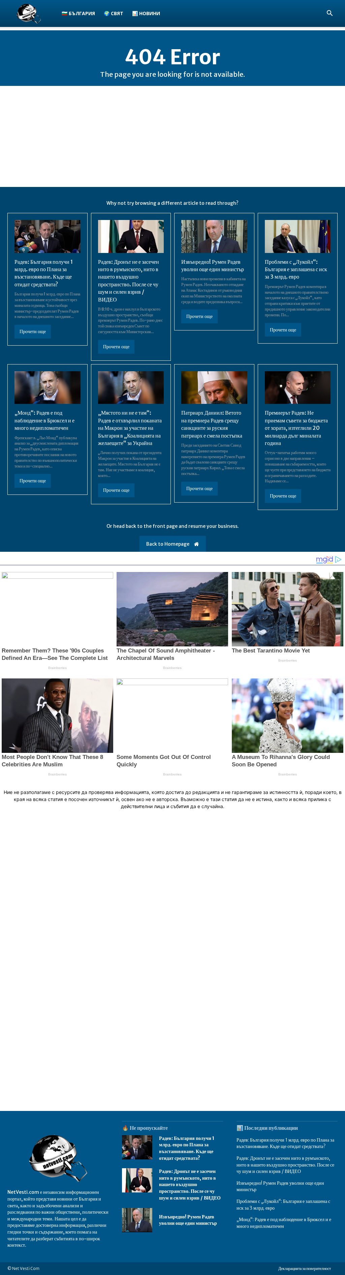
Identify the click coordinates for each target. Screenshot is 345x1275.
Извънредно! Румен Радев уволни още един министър (188, 1220)
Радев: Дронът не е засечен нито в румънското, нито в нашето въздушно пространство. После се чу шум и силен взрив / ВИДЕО (190, 1184)
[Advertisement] (172, 136)
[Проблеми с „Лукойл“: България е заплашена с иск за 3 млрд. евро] (298, 236)
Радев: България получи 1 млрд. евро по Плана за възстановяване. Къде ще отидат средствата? (43, 273)
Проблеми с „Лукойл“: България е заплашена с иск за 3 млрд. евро (296, 269)
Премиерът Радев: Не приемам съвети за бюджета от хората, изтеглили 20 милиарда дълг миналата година (296, 427)
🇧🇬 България (78, 13)
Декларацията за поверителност (304, 1268)
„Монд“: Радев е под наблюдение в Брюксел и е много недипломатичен (44, 420)
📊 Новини (146, 13)
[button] (329, 14)
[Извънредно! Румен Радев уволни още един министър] (214, 236)
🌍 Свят (113, 13)
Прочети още (33, 331)
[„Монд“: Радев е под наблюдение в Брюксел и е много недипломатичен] (47, 387)
